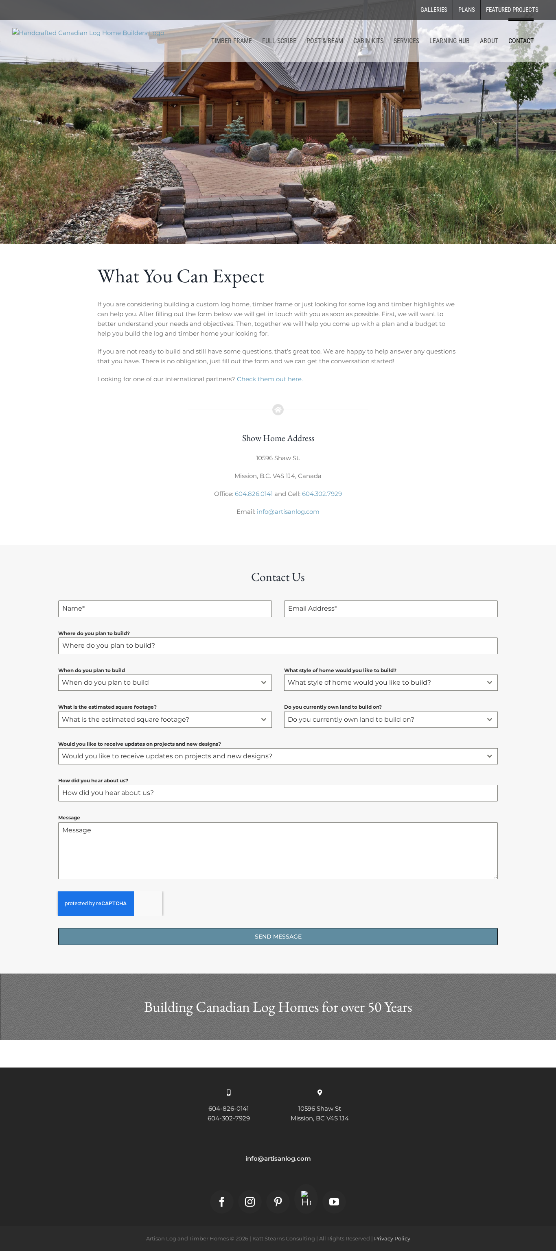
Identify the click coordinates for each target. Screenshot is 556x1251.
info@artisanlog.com (288, 511)
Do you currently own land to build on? (333, 707)
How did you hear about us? (93, 780)
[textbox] (157, 682)
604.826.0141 (254, 494)
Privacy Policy (392, 1238)
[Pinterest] (278, 1202)
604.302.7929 (322, 494)
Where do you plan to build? (94, 633)
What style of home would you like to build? (340, 670)
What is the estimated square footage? (107, 707)
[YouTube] (334, 1202)
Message (69, 817)
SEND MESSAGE (278, 936)
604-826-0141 (228, 1108)
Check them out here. (270, 379)
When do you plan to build (91, 670)
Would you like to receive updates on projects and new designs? (139, 744)
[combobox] (165, 683)
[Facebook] (222, 1202)
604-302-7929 (229, 1118)
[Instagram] (250, 1202)
